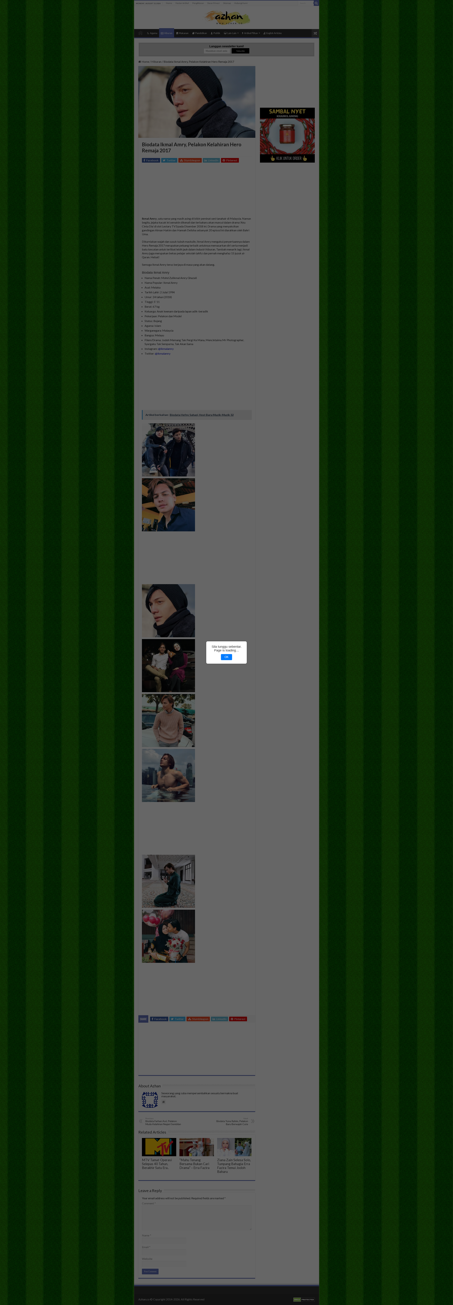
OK (227, 657)
